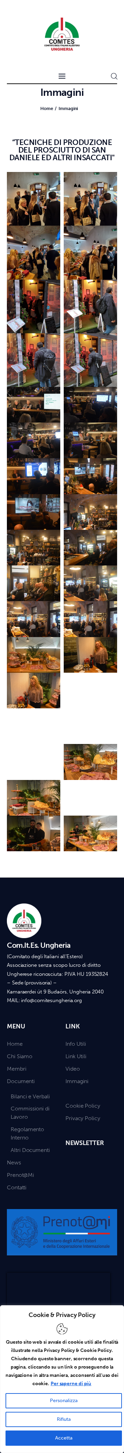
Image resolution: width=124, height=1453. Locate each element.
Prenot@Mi (20, 1175)
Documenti (21, 1081)
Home (46, 108)
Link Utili (75, 1056)
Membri (16, 1068)
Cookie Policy (82, 1105)
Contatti (17, 1187)
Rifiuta (64, 1419)
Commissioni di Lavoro (30, 1112)
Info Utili (75, 1044)
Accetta (63, 1438)
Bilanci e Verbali (30, 1096)
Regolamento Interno (27, 1133)
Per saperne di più (71, 1384)
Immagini (77, 1081)
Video (72, 1068)
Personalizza (64, 1401)
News (14, 1162)
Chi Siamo (19, 1056)
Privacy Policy (82, 1118)
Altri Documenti (30, 1150)
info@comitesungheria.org (51, 1000)
